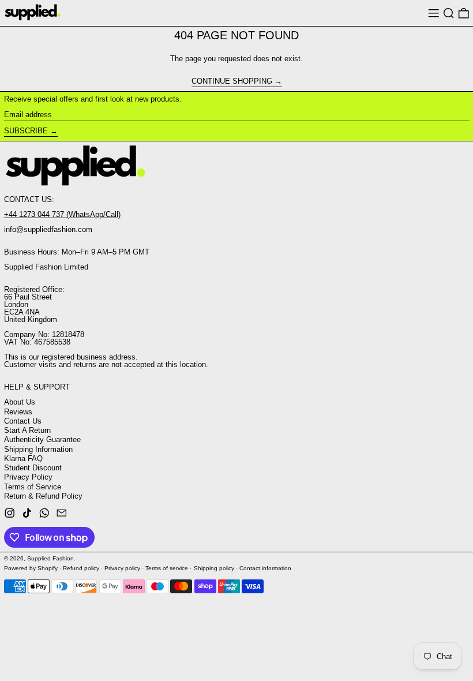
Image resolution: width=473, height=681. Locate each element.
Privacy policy (122, 568)
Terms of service (166, 568)
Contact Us (23, 421)
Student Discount (33, 467)
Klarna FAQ (23, 458)
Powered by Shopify (31, 568)
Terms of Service (32, 486)
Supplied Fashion (50, 558)
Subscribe (26, 130)
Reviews (18, 411)
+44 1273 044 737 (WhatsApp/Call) (62, 214)
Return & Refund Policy (43, 496)
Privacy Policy (28, 477)
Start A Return (27, 430)
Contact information (265, 568)
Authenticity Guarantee (42, 439)
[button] (449, 13)
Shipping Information (38, 449)
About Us (19, 402)
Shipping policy (214, 568)
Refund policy (81, 568)
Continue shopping (232, 81)
